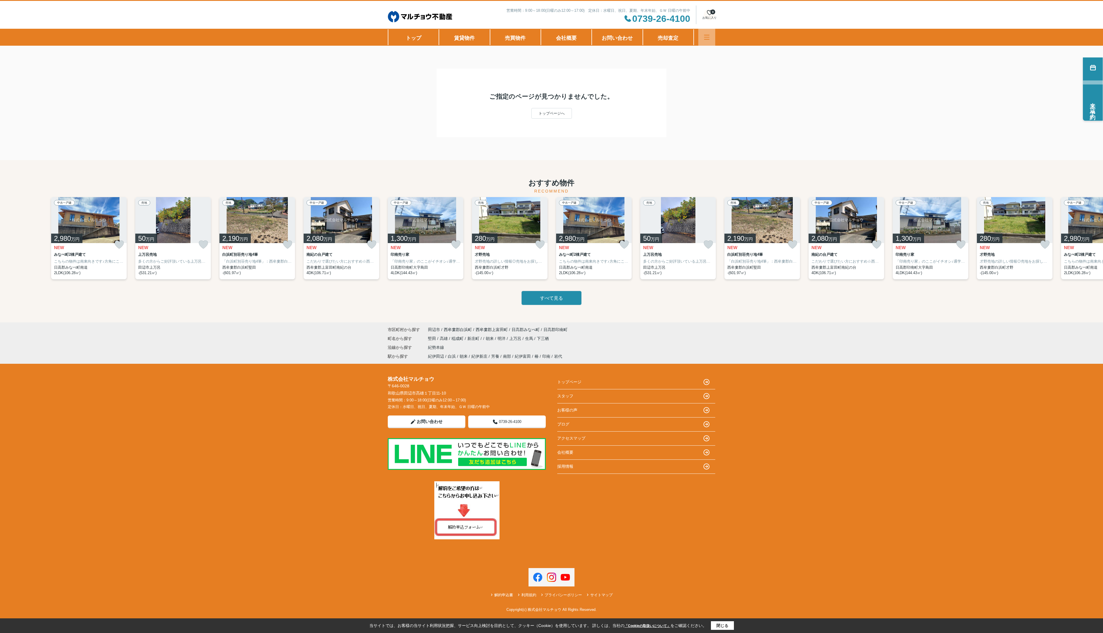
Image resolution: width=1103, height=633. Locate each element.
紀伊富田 (523, 356)
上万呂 (515, 338)
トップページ (569, 382)
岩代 (558, 356)
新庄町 (474, 338)
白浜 (452, 356)
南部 (507, 356)
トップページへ (552, 113)
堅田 (432, 338)
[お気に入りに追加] (119, 244)
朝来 (490, 338)
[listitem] (425, 238)
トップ (413, 38)
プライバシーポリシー (563, 595)
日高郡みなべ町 (526, 329)
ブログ (563, 424)
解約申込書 (503, 595)
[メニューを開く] (706, 37)
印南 (546, 356)
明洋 (502, 338)
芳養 (495, 356)
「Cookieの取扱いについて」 (647, 626)
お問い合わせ (617, 38)
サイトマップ (601, 595)
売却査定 (668, 38)
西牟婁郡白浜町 (458, 329)
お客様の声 (567, 410)
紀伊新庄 (479, 356)
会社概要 (566, 38)
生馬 (529, 338)
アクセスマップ (571, 438)
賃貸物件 (464, 38)
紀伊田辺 (436, 356)
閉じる (722, 625)
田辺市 (434, 329)
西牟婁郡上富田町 (492, 329)
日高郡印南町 (555, 329)
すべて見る (551, 298)
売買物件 (515, 38)
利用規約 (528, 595)
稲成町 (458, 338)
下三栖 (543, 338)
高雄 (444, 338)
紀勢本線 (436, 347)
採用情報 (565, 466)
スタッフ (565, 396)
